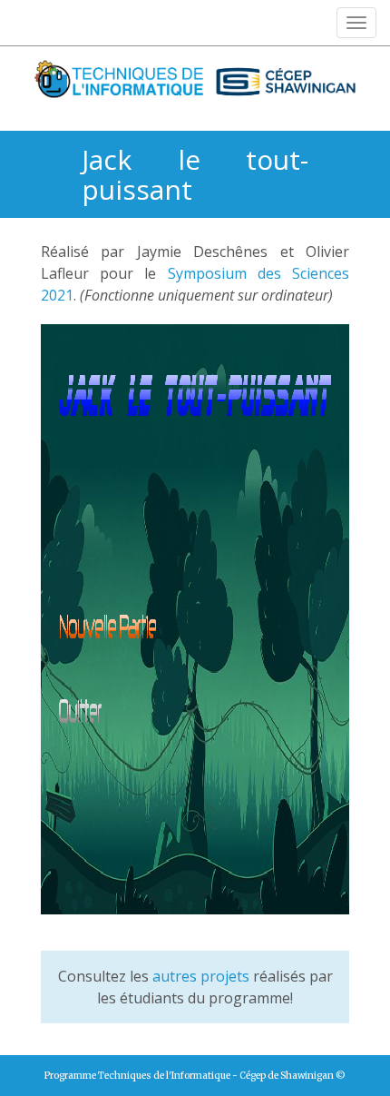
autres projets (200, 976)
